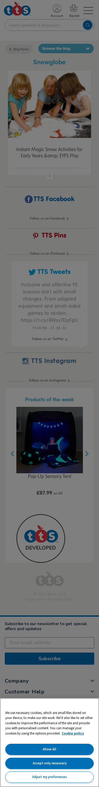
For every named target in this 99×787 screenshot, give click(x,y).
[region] (49, 742)
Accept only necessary (50, 763)
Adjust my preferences (49, 777)
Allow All (49, 749)
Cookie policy (73, 733)
